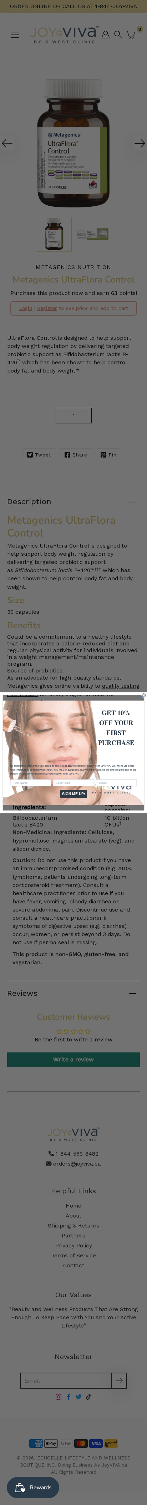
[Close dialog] (144, 695)
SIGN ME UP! (73, 793)
